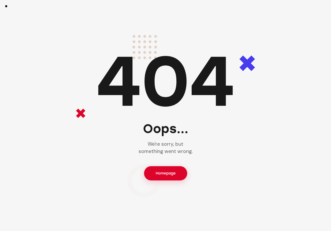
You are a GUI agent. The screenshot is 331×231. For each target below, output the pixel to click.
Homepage (166, 173)
